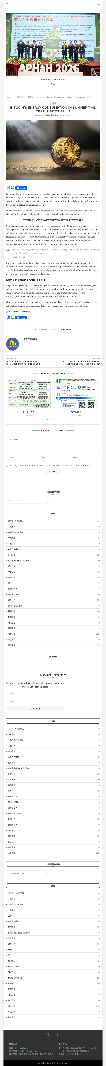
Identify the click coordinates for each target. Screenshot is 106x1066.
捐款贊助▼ (54, 588)
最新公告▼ (54, 600)
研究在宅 (54, 622)
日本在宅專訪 (54, 594)
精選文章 (20, 97)
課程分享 (54, 639)
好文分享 (54, 566)
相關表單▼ (54, 617)
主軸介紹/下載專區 (54, 532)
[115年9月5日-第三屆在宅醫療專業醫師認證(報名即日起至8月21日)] (76, 393)
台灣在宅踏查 (54, 549)
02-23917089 (21, 1048)
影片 (54, 583)
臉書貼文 (31, 97)
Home (8, 97)
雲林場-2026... (29, 412)
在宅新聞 (54, 555)
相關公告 (54, 611)
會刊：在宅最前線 (54, 605)
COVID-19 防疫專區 (54, 521)
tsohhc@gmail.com (28, 1051)
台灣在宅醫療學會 (51, 115)
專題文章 (54, 577)
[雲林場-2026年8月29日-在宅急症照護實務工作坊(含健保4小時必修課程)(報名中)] (29, 393)
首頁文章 (54, 645)
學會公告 (54, 572)
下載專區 (54, 526)
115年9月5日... (76, 412)
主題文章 (54, 538)
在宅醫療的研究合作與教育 (54, 560)
